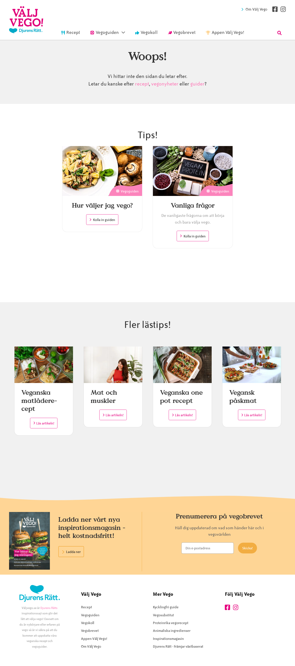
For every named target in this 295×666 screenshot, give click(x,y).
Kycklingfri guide (166, 607)
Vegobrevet (90, 630)
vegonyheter (164, 84)
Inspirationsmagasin (168, 638)
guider (197, 84)
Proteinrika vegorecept (170, 623)
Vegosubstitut (163, 615)
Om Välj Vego (256, 9)
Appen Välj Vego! (94, 638)
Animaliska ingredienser (171, 630)
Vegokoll (87, 623)
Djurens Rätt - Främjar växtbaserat (178, 646)
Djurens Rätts (48, 608)
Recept (86, 607)
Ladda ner (73, 552)
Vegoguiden (90, 615)
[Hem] (26, 19)
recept (141, 84)
